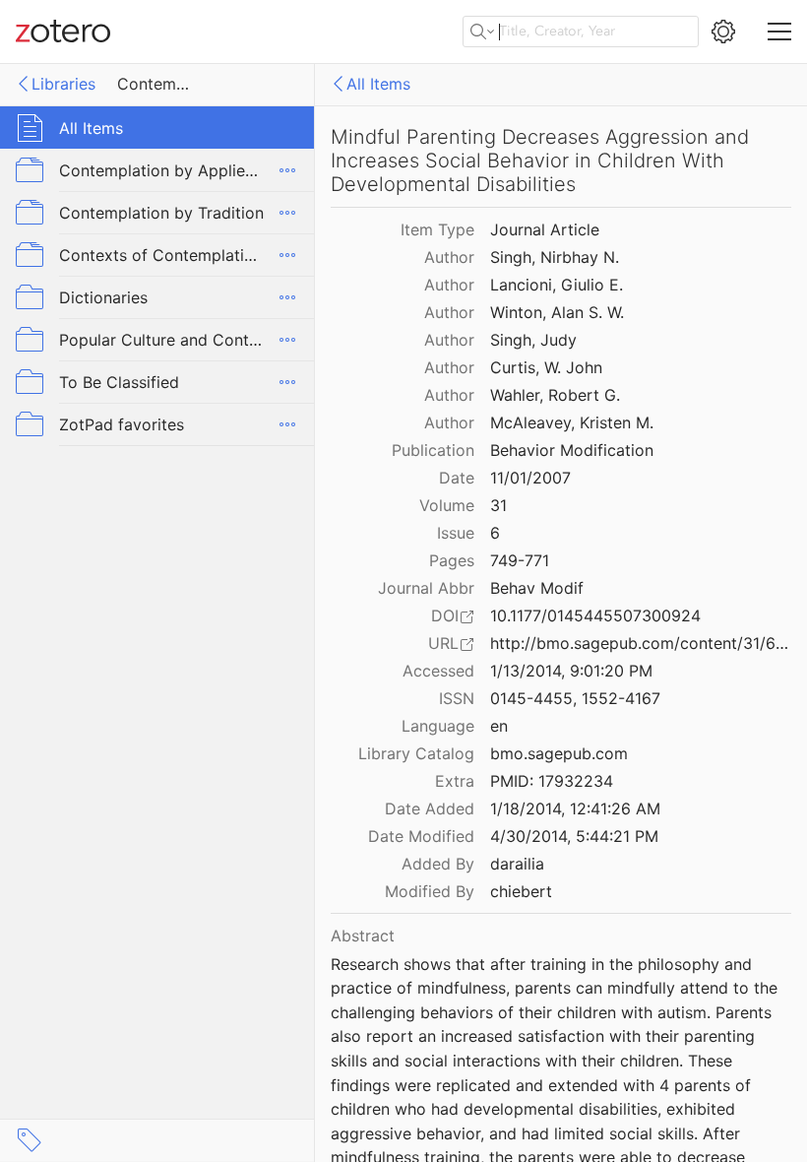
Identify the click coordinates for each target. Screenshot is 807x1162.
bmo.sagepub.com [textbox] (559, 753)
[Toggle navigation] (779, 31)
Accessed (438, 670)
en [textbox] (499, 726)
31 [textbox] (498, 505)
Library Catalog (416, 753)
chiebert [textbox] (521, 891)
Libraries (63, 84)
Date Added (429, 808)
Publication (433, 450)
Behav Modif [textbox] (537, 588)
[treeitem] (157, 127)
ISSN (456, 698)
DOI (445, 615)
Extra (454, 781)
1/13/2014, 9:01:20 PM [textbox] (571, 670)
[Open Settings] (723, 31)
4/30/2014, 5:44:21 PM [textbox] (574, 836)
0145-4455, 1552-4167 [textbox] (575, 698)
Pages (451, 560)
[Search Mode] (482, 31)
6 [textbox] (495, 533)
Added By (438, 863)
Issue (455, 533)
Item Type (437, 229)
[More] (287, 170)
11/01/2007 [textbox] (530, 477)
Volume (446, 505)
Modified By (429, 891)
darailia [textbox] (517, 863)
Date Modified (421, 836)
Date (456, 477)
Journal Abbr (426, 588)
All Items (378, 84)
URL (443, 643)
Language (438, 726)
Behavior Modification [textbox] (571, 450)
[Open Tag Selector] (29, 1140)
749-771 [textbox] (519, 560)
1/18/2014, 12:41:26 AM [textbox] (575, 808)
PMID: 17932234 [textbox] (551, 781)
